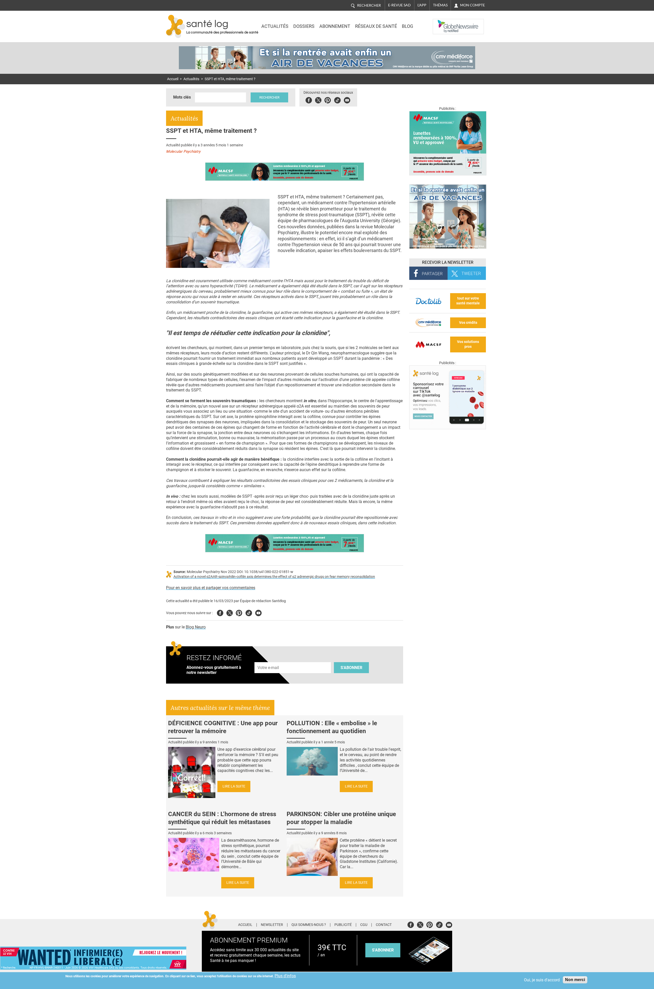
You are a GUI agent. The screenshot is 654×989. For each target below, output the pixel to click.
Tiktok (337, 99)
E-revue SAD (399, 5)
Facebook (309, 99)
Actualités (274, 26)
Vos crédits (468, 322)
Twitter (318, 99)
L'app (421, 5)
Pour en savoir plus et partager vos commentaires (210, 587)
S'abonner (351, 667)
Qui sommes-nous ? (308, 925)
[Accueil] (175, 26)
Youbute (347, 99)
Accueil (172, 79)
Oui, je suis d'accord (542, 980)
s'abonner (383, 950)
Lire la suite (234, 786)
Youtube (258, 612)
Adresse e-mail (268, 659)
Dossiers (303, 26)
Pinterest (327, 99)
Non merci (575, 980)
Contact (384, 925)
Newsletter (272, 925)
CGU (363, 925)
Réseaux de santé (376, 26)
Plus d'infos (285, 975)
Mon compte (472, 5)
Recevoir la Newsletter (447, 262)
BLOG (407, 26)
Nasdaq (443, 22)
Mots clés (182, 97)
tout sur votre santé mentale (468, 300)
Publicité (343, 925)
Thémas (440, 5)
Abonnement (334, 26)
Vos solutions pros (468, 344)
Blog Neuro (196, 627)
